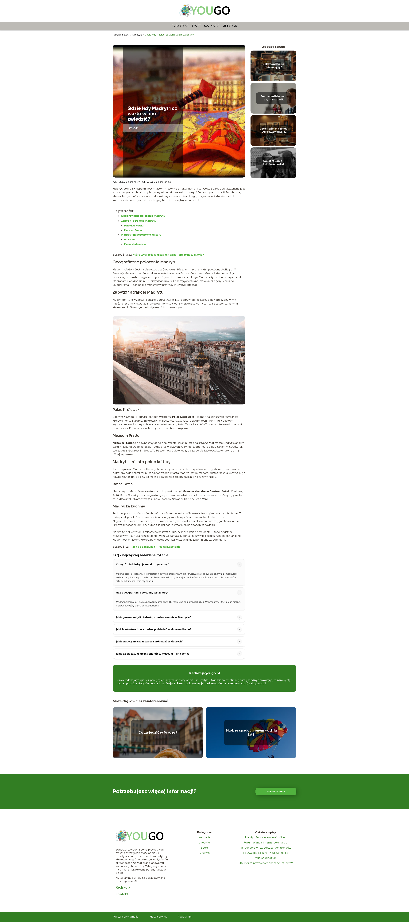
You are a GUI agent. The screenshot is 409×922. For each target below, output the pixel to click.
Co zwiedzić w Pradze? (158, 733)
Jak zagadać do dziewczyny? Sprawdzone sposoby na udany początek (273, 66)
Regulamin (185, 916)
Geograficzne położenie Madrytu (143, 216)
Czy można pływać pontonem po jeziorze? (266, 863)
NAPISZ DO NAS (276, 791)
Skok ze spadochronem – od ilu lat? (251, 732)
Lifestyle (230, 25)
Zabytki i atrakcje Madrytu (138, 220)
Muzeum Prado (133, 230)
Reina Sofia (131, 239)
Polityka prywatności (126, 916)
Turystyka (180, 25)
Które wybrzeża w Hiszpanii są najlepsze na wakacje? (168, 254)
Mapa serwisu (159, 916)
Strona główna (121, 34)
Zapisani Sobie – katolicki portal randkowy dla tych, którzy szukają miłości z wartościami (273, 162)
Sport (196, 25)
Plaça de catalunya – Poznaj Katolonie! (155, 546)
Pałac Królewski (133, 225)
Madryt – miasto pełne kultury (141, 234)
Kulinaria (211, 25)
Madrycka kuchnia (135, 244)
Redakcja (123, 888)
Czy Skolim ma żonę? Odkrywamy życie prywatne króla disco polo (273, 130)
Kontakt (122, 894)
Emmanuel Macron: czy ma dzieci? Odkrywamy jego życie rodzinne (273, 98)
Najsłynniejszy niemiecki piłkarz (265, 837)
